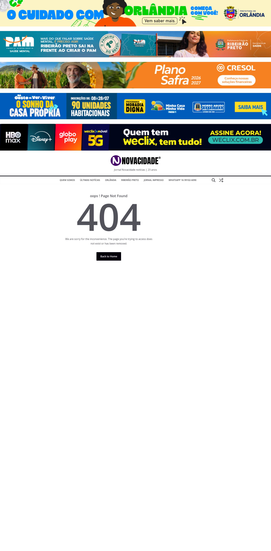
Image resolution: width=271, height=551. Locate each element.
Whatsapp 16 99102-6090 (182, 179)
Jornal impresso (154, 179)
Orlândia (110, 179)
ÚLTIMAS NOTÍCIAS (90, 179)
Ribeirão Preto (130, 179)
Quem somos (67, 179)
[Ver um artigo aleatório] (221, 180)
